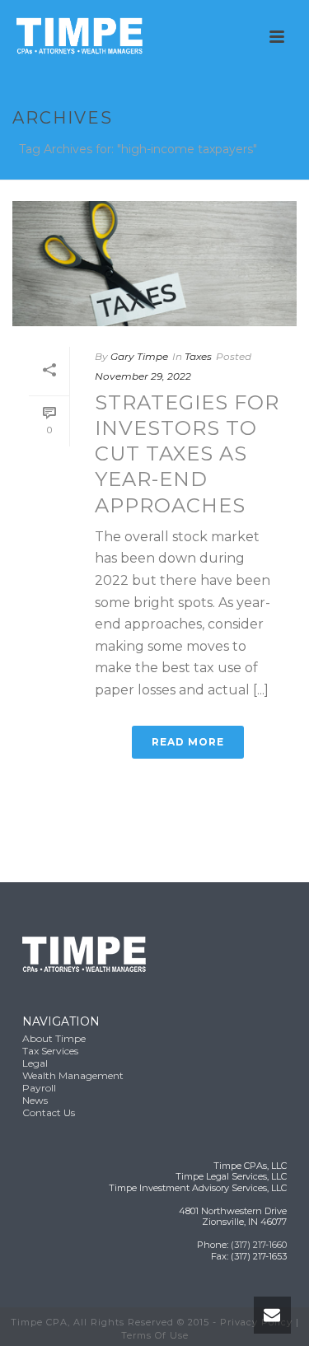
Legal (35, 1063)
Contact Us (48, 1112)
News (35, 1100)
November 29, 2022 (143, 376)
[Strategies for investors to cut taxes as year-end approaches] (154, 263)
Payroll (39, 1088)
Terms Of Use (155, 1335)
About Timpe (54, 1038)
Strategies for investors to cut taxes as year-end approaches (187, 453)
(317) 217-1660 (259, 1244)
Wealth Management (73, 1075)
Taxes (198, 356)
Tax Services (50, 1051)
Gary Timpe (139, 356)
